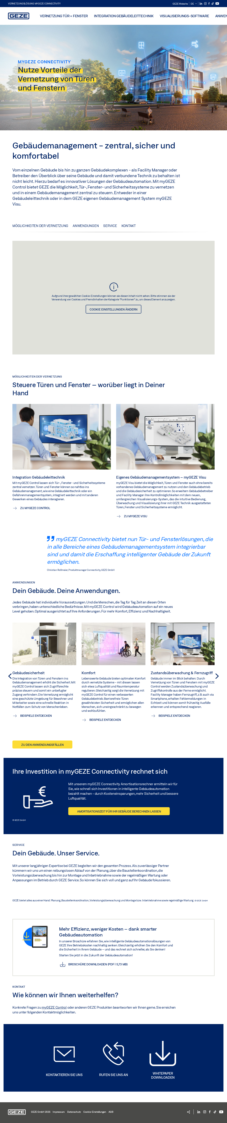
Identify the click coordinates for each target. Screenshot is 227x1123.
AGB (111, 1111)
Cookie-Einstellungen (94, 1111)
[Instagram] (205, 3)
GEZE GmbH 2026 (40, 1111)
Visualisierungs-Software (184, 16)
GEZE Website (180, 3)
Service (110, 226)
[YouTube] (217, 3)
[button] (194, 3)
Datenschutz (74, 1111)
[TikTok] (213, 3)
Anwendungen (86, 226)
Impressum (59, 1111)
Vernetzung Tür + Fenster (64, 16)
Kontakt (128, 226)
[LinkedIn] (201, 3)
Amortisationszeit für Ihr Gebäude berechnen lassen (119, 811)
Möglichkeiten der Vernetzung (40, 226)
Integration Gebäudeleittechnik (124, 16)
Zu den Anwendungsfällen (42, 744)
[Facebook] (209, 3)
